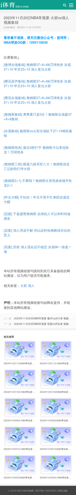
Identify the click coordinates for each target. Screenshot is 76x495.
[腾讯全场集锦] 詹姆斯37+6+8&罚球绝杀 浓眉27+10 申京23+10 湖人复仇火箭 (37, 100)
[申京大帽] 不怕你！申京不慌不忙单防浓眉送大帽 (37, 199)
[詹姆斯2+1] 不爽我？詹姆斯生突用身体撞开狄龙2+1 (38, 182)
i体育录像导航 (18, 6)
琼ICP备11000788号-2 (46, 490)
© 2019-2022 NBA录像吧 (21, 490)
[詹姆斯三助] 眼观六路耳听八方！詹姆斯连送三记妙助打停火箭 (37, 166)
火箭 (23, 285)
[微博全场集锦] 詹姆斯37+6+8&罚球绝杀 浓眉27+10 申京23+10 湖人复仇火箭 (37, 66)
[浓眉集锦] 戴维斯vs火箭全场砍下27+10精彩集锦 (38, 133)
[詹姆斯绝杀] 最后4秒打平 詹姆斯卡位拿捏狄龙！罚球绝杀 (36, 149)
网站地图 (63, 490)
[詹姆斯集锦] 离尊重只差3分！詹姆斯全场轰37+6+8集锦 (38, 116)
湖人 (31, 285)
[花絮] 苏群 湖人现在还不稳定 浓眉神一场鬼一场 (37, 249)
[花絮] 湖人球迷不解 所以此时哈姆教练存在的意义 (37, 232)
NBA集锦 (10, 27)
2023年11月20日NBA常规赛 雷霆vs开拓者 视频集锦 (44, 324)
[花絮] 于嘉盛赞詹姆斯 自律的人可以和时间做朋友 (37, 216)
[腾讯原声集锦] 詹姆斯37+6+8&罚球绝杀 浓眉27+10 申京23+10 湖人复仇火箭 (37, 83)
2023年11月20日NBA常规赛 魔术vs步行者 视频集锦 (44, 318)
